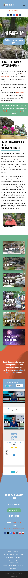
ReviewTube (14, 576)
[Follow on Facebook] (8, 15)
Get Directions (14, 510)
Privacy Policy (9, 557)
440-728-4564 (14, 10)
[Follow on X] (11, 15)
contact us (19, 370)
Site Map (17, 557)
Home (9, 551)
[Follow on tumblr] (20, 15)
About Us (15, 551)
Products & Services (9, 554)
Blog (21, 554)
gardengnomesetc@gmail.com (14, 528)
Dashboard (20, 565)
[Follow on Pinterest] (17, 15)
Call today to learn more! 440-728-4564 (14, 41)
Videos (5, 565)
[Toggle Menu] (23, 3)
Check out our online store (13, 111)
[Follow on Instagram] (20, 533)
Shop (17, 554)
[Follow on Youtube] (23, 533)
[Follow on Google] (14, 15)
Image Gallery (12, 565)
